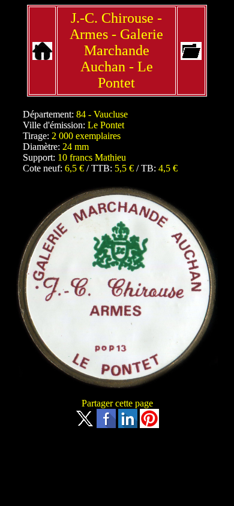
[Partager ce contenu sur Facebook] (106, 425)
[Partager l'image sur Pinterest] (149, 425)
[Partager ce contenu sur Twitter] (84, 425)
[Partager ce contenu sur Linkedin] (127, 425)
